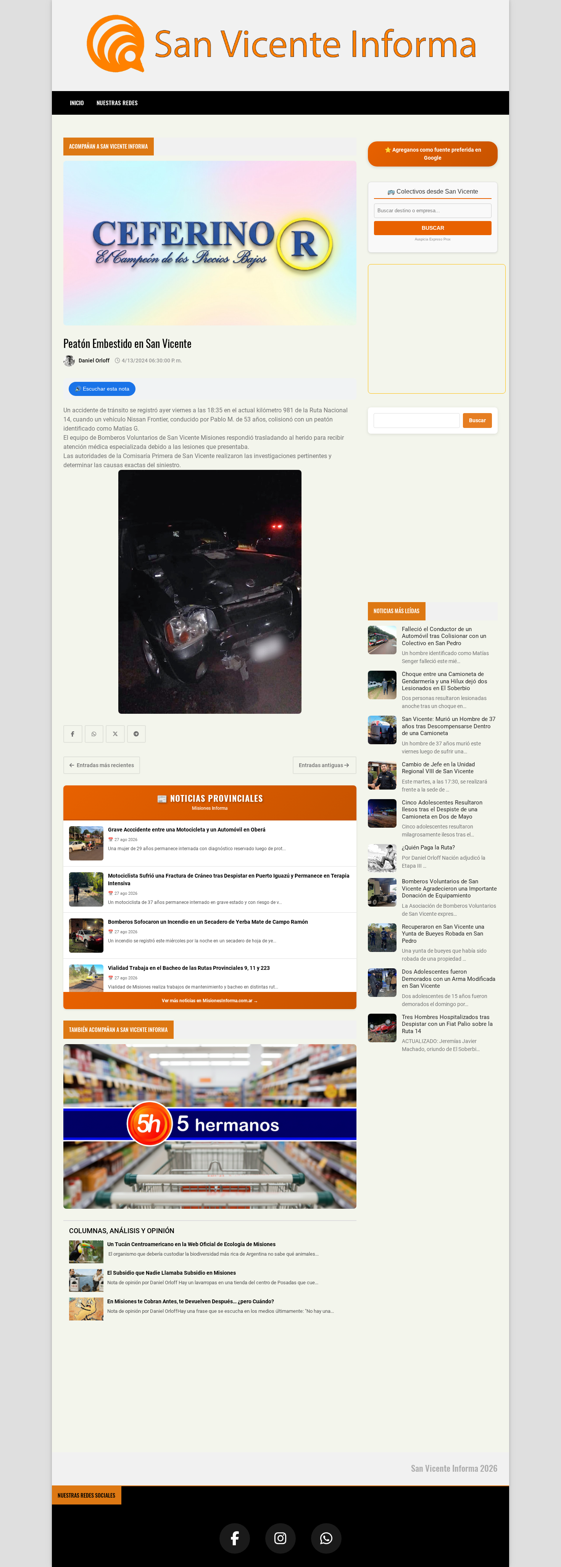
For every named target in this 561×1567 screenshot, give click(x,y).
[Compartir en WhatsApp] (94, 734)
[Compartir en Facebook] (72, 734)
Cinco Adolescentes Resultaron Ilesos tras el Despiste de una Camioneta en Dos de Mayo (442, 809)
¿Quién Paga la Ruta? (428, 847)
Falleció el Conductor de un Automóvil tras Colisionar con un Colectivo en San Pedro (444, 636)
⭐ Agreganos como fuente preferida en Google (433, 154)
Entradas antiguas (321, 765)
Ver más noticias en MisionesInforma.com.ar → (210, 1000)
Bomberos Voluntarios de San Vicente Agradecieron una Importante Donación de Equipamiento (449, 888)
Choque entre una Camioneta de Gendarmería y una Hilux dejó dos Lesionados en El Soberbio (444, 681)
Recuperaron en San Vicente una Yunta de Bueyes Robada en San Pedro (443, 933)
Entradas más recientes (105, 765)
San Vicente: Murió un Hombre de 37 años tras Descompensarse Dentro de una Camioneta (448, 726)
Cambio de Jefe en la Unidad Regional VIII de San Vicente (438, 768)
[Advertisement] (120, 1391)
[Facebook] (234, 1538)
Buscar (477, 420)
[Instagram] (280, 1538)
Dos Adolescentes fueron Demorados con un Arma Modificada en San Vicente (448, 978)
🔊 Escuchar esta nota (102, 389)
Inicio (77, 102)
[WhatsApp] (326, 1538)
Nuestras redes (117, 102)
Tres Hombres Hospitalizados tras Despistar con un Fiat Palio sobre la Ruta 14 (447, 1024)
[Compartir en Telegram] (136, 734)
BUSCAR (433, 228)
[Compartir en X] (115, 734)
